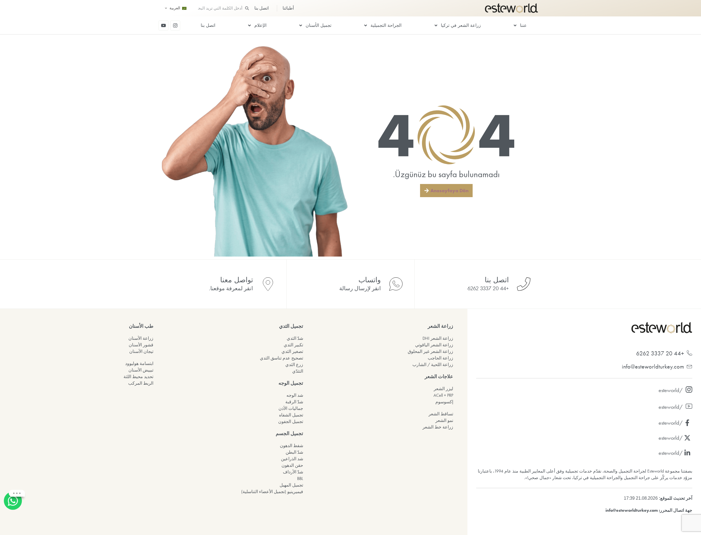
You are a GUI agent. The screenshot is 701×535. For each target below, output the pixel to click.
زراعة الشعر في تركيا (461, 25)
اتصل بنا (208, 25)
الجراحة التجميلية (385, 25)
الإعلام (260, 25)
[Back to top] (13, 521)
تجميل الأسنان (318, 25)
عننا (523, 25)
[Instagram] (175, 25)
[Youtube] (163, 25)
